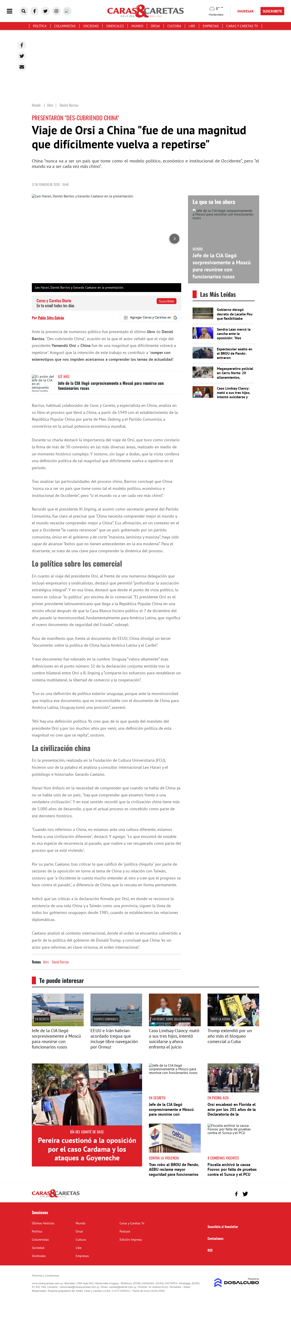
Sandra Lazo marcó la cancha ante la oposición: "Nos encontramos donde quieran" (234, 338)
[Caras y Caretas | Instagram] (56, 11)
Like (192, 26)
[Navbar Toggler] (13, 11)
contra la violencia (164, 1158)
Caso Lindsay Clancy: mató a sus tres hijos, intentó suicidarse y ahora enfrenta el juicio (235, 395)
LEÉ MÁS (64, 376)
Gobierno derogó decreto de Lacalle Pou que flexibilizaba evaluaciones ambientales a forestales (235, 320)
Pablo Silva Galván (51, 317)
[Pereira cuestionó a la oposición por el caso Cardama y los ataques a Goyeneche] (87, 1094)
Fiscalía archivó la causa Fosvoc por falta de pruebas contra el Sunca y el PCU (232, 1169)
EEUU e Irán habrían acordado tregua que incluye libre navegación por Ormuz (114, 1039)
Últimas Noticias (43, 1223)
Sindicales (115, 26)
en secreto (42, 1019)
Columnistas (65, 26)
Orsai (155, 26)
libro (46, 962)
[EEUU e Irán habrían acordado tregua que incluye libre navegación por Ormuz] (116, 1025)
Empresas (211, 26)
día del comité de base (87, 1131)
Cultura (174, 26)
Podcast (125, 1231)
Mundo (137, 26)
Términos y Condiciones (45, 1275)
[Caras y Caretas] (56, 1197)
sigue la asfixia (220, 1019)
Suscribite (166, 301)
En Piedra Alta (218, 1097)
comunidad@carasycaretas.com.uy (79, 1287)
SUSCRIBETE (272, 11)
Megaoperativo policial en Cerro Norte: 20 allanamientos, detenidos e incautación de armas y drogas (235, 379)
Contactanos (215, 1238)
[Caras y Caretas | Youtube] (67, 11)
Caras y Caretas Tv (242, 26)
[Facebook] (22, 45)
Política (40, 26)
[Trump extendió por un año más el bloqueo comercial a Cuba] (233, 1025)
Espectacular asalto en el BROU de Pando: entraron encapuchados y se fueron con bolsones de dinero (234, 360)
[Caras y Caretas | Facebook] (34, 11)
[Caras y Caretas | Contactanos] (254, 1193)
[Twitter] (22, 56)
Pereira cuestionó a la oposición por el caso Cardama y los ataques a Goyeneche (87, 1148)
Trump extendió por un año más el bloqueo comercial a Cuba (230, 1036)
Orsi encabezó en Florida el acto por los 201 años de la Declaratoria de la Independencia (232, 1112)
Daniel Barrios (60, 962)
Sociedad (91, 26)
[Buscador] (23, 11)
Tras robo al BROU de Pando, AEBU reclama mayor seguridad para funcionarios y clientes (174, 1172)
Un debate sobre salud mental (171, 1019)
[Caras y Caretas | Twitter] (45, 11)
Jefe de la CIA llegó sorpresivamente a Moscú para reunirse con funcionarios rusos (111, 385)
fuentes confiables (106, 1019)
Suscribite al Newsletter (223, 1226)
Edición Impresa (131, 1240)
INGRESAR (245, 11)
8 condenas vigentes (223, 1158)
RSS (210, 1250)
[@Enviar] (22, 67)
